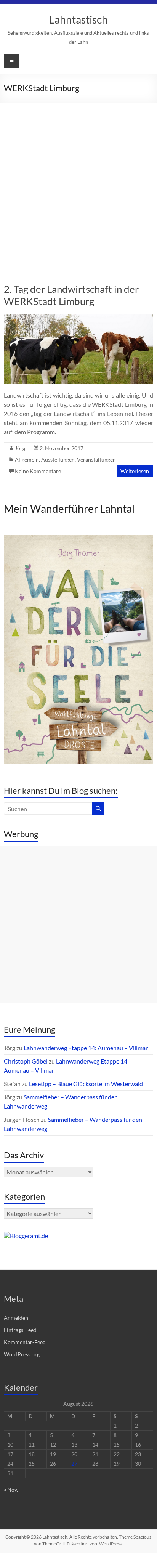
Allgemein (27, 459)
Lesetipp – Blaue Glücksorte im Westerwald (86, 1083)
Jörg (20, 448)
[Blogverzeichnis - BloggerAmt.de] (26, 1235)
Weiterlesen (134, 471)
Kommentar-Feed (25, 1342)
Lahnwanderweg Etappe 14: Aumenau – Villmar (86, 1047)
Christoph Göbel (26, 1061)
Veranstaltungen (96, 459)
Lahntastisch (78, 19)
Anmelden (16, 1317)
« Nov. (11, 1489)
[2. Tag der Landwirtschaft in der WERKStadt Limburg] (78, 317)
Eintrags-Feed (20, 1330)
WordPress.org (22, 1354)
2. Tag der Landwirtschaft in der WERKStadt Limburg (71, 295)
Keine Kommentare (38, 471)
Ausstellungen (58, 459)
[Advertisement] (78, 185)
